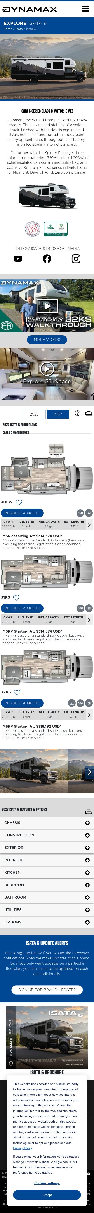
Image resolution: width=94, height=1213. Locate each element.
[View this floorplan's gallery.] (89, 513)
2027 (58, 414)
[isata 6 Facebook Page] (47, 259)
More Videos (47, 339)
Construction (19, 835)
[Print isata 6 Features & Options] (88, 812)
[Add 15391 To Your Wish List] (16, 598)
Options (12, 922)
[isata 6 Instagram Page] (76, 259)
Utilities (12, 909)
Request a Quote (22, 513)
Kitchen (12, 872)
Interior (13, 860)
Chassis (12, 822)
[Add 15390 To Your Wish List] (18, 503)
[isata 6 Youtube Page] (18, 259)
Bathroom (15, 897)
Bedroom (14, 884)
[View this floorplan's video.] (72, 703)
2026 (34, 414)
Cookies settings (47, 1183)
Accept (47, 1195)
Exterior (13, 847)
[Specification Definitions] (78, 413)
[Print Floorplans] (89, 413)
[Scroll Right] (89, 772)
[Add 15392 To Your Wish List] (17, 693)
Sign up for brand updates (47, 990)
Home (7, 29)
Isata (20, 29)
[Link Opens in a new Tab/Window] (32, 228)
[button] (86, 9)
